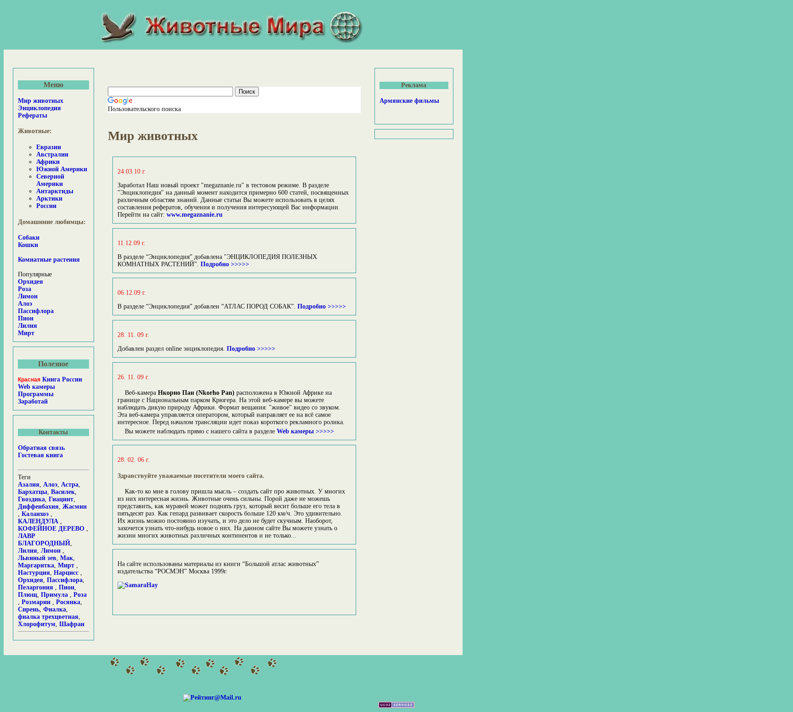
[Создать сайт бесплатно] (396, 706)
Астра (69, 484)
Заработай (33, 401)
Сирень (28, 609)
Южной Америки (61, 169)
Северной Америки (50, 180)
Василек (63, 491)
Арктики (49, 198)
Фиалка (54, 609)
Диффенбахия (38, 506)
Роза (24, 289)
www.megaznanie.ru (195, 214)
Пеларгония (35, 587)
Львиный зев (37, 558)
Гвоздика (31, 499)
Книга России (50, 379)
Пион (26, 318)
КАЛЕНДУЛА (38, 521)
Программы (36, 394)
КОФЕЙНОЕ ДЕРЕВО (51, 528)
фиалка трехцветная (48, 616)
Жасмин (74, 506)
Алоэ (25, 303)
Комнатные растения (49, 259)
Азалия (28, 484)
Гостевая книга (40, 455)
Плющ (27, 594)
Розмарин (37, 602)
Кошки (28, 244)
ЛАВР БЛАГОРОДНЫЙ (44, 540)
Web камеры (36, 386)
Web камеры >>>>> (305, 431)
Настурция (34, 572)
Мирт (26, 333)
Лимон (28, 296)
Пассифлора (36, 311)
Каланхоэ (35, 513)
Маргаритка (36, 565)
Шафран (71, 624)
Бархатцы (32, 491)
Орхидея (30, 281)
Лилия (27, 325)
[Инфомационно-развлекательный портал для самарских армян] (137, 585)
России (46, 205)
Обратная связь (41, 447)
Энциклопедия (39, 108)
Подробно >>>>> (224, 264)
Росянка (68, 602)
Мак (66, 558)
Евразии (48, 147)
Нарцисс (66, 572)
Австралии (52, 154)
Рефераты (32, 115)
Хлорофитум (37, 624)
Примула (54, 594)
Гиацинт (61, 499)
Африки (48, 161)
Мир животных (40, 100)
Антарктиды (54, 191)
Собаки (28, 237)
